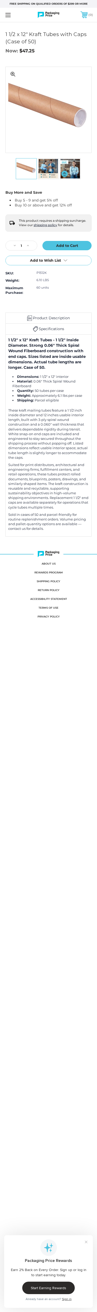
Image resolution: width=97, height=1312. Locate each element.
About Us (49, 563)
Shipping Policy (48, 581)
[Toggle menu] (14, 15)
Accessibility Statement (48, 599)
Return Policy (48, 590)
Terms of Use (48, 607)
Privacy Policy (49, 616)
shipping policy (45, 225)
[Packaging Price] (48, 15)
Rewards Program (48, 572)
